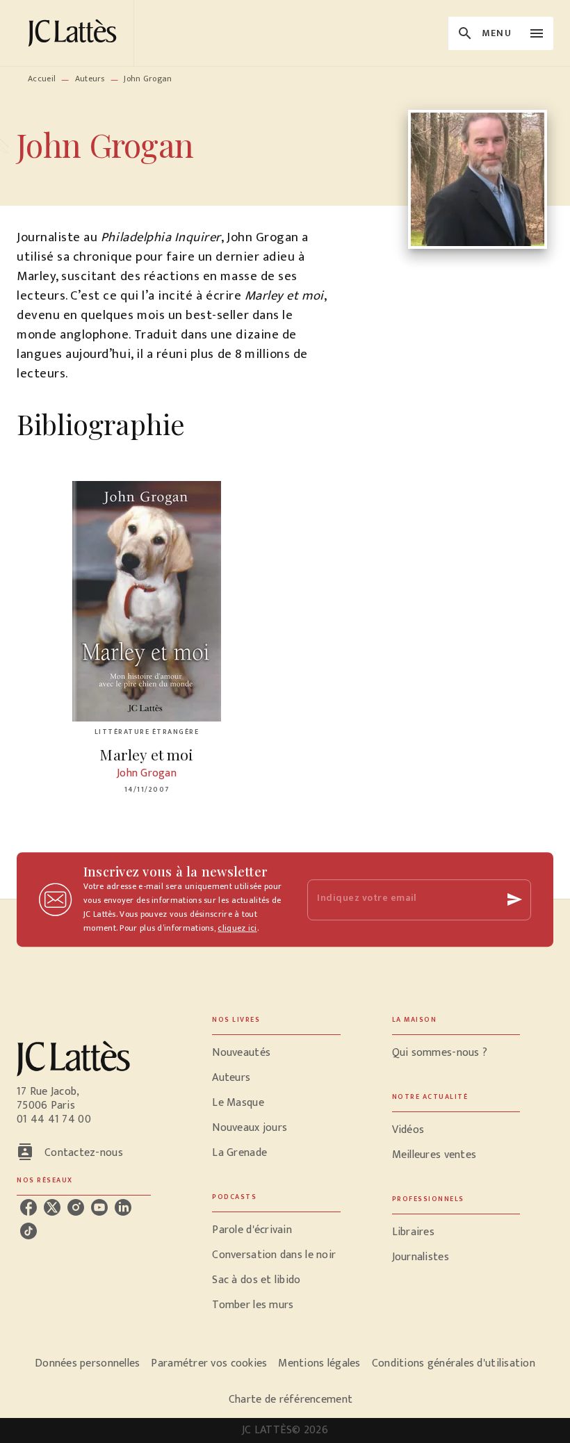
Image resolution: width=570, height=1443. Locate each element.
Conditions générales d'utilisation (453, 1363)
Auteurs (90, 78)
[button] (276, 1053)
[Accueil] (75, 33)
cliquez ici (237, 928)
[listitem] (28, 1207)
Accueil (42, 78)
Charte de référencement (290, 1399)
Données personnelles (87, 1363)
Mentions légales (319, 1363)
